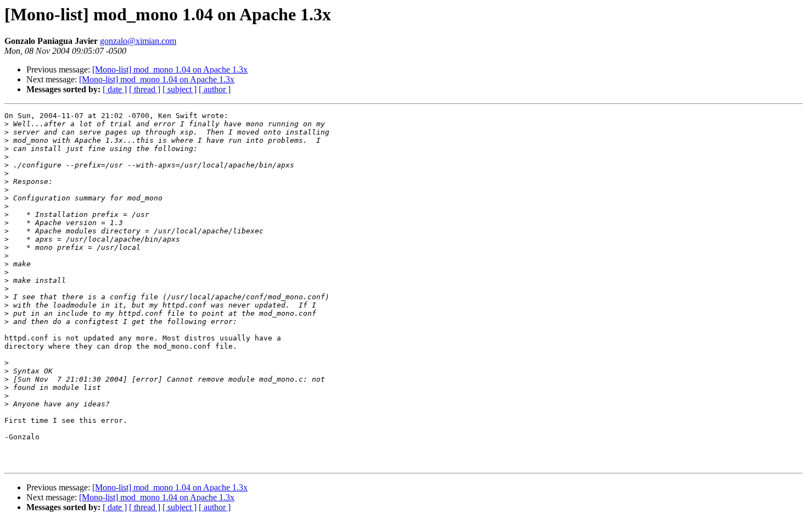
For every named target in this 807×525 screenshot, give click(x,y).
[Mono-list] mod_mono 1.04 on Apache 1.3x (170, 69)
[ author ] (215, 89)
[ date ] (115, 89)
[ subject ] (179, 89)
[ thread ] (144, 89)
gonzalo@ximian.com (138, 41)
